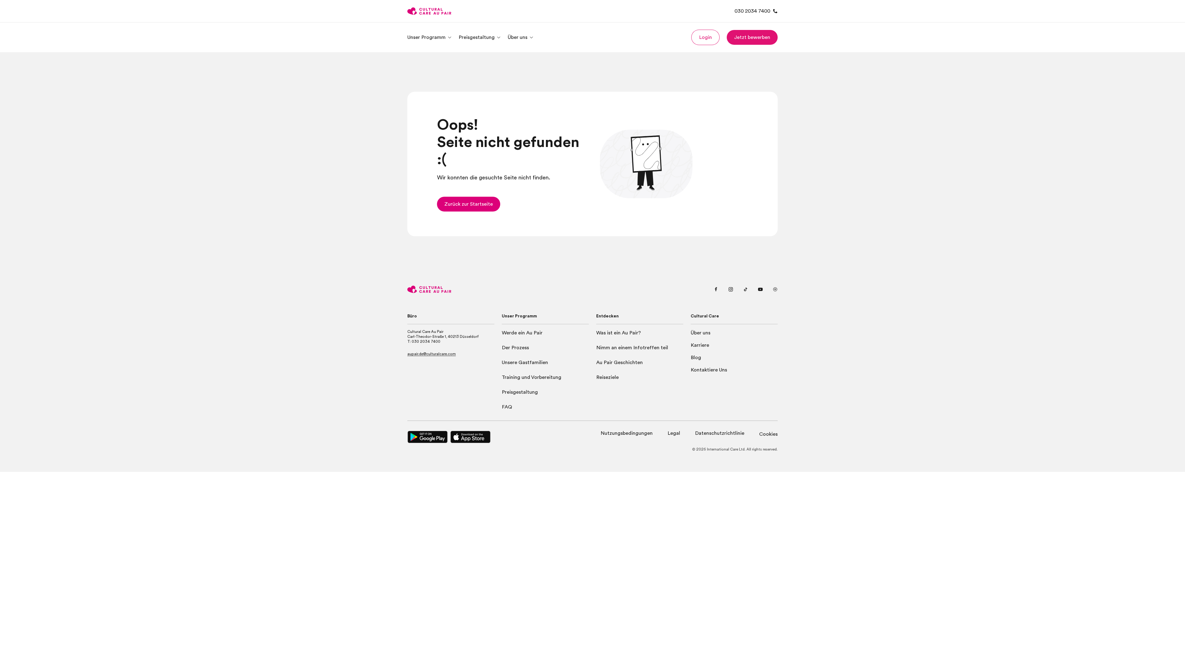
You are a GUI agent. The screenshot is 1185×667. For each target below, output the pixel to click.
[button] (705, 37)
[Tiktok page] (745, 289)
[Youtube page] (760, 289)
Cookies (768, 434)
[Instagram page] (730, 289)
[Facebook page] (715, 289)
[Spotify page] (775, 289)
